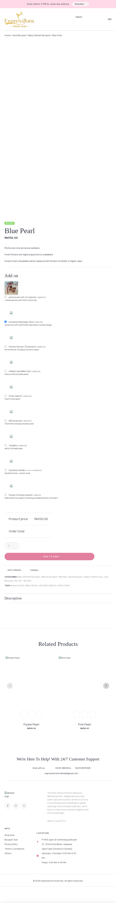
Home (8, 35)
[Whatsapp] (24, 806)
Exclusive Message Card (26, 321)
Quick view (31, 714)
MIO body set (20, 420)
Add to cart (51, 556)
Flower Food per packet (25, 494)
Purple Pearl (31, 724)
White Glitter (64, 585)
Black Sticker (32, 585)
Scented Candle (25, 470)
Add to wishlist (14, 570)
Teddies (18, 445)
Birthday (63, 576)
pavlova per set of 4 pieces (27, 297)
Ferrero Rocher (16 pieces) (27, 346)
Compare (34, 570)
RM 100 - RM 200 (22, 580)
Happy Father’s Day (93, 576)
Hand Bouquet (19, 35)
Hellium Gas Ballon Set (24, 371)
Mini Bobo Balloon (48, 585)
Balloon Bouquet (49, 576)
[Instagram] (16, 806)
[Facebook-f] (8, 806)
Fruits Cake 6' (20, 396)
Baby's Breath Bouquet (39, 35)
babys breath (17, 585)
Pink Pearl (84, 724)
